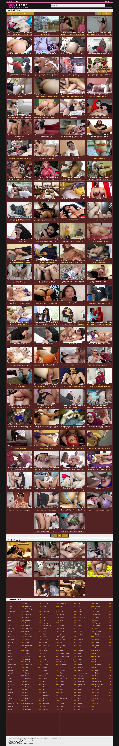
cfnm (26, 623)
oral (61, 701)
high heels (79, 262)
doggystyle (26, 34)
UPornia (56, 51)
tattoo (97, 648)
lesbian (71, 34)
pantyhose (81, 55)
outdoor (74, 283)
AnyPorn (83, 31)
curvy (26, 670)
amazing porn (11, 612)
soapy (79, 709)
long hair (80, 34)
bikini (9, 678)
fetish (27, 345)
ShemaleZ (30, 93)
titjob (96, 670)
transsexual (98, 681)
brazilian (10, 698)
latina (16, 283)
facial (30, 34)
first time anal (47, 626)
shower (80, 695)
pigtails (80, 623)
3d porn (10, 603)
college (78, 386)
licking (75, 34)
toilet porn (98, 673)
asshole (73, 200)
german (45, 659)
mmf (61, 667)
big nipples (11, 673)
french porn (77, 75)
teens (49, 55)
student (97, 639)
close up (40, 117)
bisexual (10, 681)
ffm (44, 620)
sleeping (80, 703)
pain (79, 603)
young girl (98, 703)
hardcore (82, 324)
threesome (51, 179)
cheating (27, 626)
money (62, 676)
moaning (62, 670)
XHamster (83, 51)
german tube (46, 662)
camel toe (28, 606)
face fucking (28, 709)
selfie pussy (81, 681)
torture (97, 676)
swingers (97, 645)
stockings (56, 220)
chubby (41, 303)
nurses (62, 687)
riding (79, 662)
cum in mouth (29, 662)
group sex (82, 448)
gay (44, 656)
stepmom (107, 55)
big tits (47, 34)
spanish (97, 612)
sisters (80, 698)
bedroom (10, 659)
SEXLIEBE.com (16, 742)
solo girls (97, 606)
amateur (9, 34)
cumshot (22, 158)
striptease (98, 637)
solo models (98, 609)
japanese (62, 609)
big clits (10, 667)
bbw (43, 158)
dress (79, 138)
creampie (20, 75)
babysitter (11, 637)
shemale (20, 96)
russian (80, 670)
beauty (10, 656)
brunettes (21, 34)
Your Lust (109, 72)
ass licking (11, 628)
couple (47, 117)
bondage (10, 692)
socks (97, 603)
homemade (104, 34)
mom (100, 55)
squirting (97, 623)
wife (50, 34)
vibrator (56, 428)
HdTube (30, 31)
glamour (45, 667)
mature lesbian (64, 656)
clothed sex (28, 637)
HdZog (57, 72)
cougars (51, 262)
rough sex (80, 667)
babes (13, 34)
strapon (97, 634)
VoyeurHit (30, 72)
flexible (45, 637)
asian (9, 623)
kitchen (62, 617)
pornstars (80, 634)
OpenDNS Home (37, 740)
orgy (61, 706)
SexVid (30, 51)
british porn (11, 701)
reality (79, 653)
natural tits (52, 117)
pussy (49, 96)
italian (61, 606)
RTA (19, 741)
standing (97, 626)
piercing (80, 620)
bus (26, 603)
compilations (28, 645)
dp (26, 179)
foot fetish (77, 448)
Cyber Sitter (24, 740)
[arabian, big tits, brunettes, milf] (19, 190)
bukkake (10, 709)
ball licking (28, 158)
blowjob (17, 34)
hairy (100, 34)
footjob (45, 642)
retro (79, 659)
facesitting (46, 603)
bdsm (9, 651)
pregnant (80, 639)
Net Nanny (30, 740)
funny (44, 648)
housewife (46, 701)
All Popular (9, 1)
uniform (106, 75)
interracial (45, 96)
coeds (74, 386)
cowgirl (44, 117)
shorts (79, 692)
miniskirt (62, 662)
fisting (44, 631)
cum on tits (28, 664)
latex (61, 620)
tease (96, 653)
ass (109, 75)
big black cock (12, 664)
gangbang (45, 651)
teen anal (97, 656)
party (79, 614)
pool (79, 628)
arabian (43, 34)
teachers (97, 651)
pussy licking (81, 651)
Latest (16, 13)
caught (27, 617)
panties (80, 606)
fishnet (45, 628)
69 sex (10, 606)
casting (27, 612)
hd (110, 34)
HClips (110, 31)
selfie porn (81, 678)
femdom (45, 614)
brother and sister (27, 117)
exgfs (26, 706)
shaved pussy (81, 684)
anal (9, 55)
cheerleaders (28, 628)
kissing (62, 614)
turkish (103, 55)
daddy (27, 676)
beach (9, 653)
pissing (80, 626)
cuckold (100, 324)
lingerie (77, 96)
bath (9, 645)
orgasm (62, 703)
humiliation (46, 703)
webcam (53, 55)
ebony (27, 698)
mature (101, 220)
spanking (97, 614)
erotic (27, 701)
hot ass (45, 698)
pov (109, 117)
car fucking (28, 609)
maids (61, 642)
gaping (44, 653)
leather (62, 626)
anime (9, 617)
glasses (45, 670)
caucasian (28, 614)
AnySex (57, 93)
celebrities (77, 469)
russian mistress (82, 673)
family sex (107, 283)
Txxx (57, 31)
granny (44, 676)
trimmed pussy (99, 684)
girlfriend (45, 664)
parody (80, 612)
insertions (45, 709)
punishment (81, 645)
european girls (26, 75)
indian (49, 283)
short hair (80, 690)
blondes (13, 117)
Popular (10, 13)
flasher (45, 634)
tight (96, 667)
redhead (46, 179)
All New (16, 1)
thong (97, 662)
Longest (23, 13)
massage (62, 645)
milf (83, 34)
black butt (11, 684)
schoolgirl (80, 676)
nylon (61, 690)
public (103, 96)
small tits (20, 241)
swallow (97, 642)
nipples (62, 684)
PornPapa (109, 51)
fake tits (45, 609)
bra (9, 695)
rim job (80, 664)
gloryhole (45, 673)
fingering (67, 34)
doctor (27, 684)
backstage (11, 639)
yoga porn (98, 701)
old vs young (63, 698)
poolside (80, 631)
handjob (74, 262)
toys (83, 262)
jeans (61, 612)
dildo (26, 681)
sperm (97, 617)
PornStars (30, 13)
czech (82, 241)
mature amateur (64, 653)
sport (80, 96)
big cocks (20, 55)
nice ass (62, 681)
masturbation (75, 55)
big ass (55, 96)
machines (62, 639)
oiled (61, 695)
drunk (26, 695)
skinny (79, 701)
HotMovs (83, 72)
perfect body (81, 617)
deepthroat (54, 75)
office (61, 692)
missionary (63, 664)
